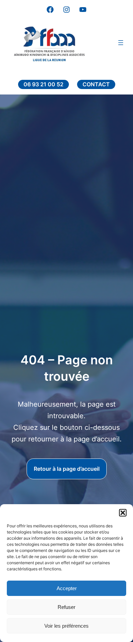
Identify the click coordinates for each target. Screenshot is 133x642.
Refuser (66, 607)
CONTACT (96, 84)
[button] (122, 512)
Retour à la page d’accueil (67, 468)
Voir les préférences (66, 626)
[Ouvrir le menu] (121, 43)
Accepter (67, 588)
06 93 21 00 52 (43, 84)
